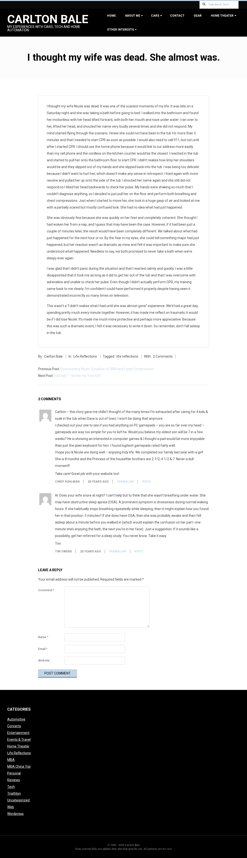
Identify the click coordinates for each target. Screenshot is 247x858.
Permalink (125, 481)
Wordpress (15, 814)
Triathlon (14, 793)
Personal (14, 773)
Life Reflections (85, 356)
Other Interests (120, 29)
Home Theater (222, 15)
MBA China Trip (19, 766)
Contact (177, 15)
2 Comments (163, 356)
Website (44, 660)
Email (42, 649)
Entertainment (18, 733)
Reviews (13, 780)
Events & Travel (19, 739)
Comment (46, 590)
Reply (146, 481)
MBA (11, 760)
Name (43, 637)
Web (10, 807)
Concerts (14, 726)
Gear (198, 15)
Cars (155, 15)
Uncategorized (18, 800)
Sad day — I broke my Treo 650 (77, 376)
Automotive (16, 719)
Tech (11, 787)
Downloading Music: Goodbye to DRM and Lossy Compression (107, 369)
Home (111, 15)
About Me (132, 15)
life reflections (127, 356)
